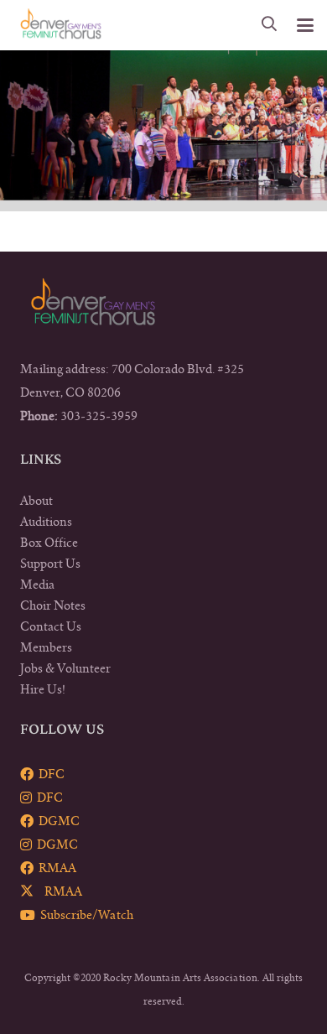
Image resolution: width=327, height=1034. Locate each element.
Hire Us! (42, 689)
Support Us (50, 563)
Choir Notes (53, 605)
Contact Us (50, 626)
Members (46, 647)
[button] (270, 25)
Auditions (46, 521)
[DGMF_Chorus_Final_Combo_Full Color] (60, 25)
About (36, 500)
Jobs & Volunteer (65, 668)
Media (37, 584)
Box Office (49, 542)
